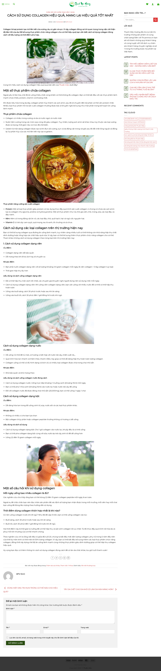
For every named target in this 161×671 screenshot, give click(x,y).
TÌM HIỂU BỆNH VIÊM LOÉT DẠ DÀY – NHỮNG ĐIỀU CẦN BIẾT (143, 65)
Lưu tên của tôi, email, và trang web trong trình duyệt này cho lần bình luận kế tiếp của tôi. (44, 638)
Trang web (85, 628)
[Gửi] (155, 20)
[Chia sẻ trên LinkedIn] (68, 558)
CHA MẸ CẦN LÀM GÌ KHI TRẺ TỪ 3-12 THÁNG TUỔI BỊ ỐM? (142, 88)
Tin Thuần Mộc (80, 665)
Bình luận (10, 609)
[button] (6, 4)
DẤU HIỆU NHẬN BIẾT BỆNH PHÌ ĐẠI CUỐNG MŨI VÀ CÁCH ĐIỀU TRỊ (143, 97)
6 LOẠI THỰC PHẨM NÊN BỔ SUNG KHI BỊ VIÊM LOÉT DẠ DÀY (142, 73)
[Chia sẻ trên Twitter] (56, 558)
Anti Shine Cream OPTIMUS (134, 122)
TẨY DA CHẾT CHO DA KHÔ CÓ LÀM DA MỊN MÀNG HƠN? (89, 589)
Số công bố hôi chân (132, 142)
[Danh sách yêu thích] (147, 4)
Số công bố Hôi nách (148, 142)
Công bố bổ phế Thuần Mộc (134, 126)
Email (46, 628)
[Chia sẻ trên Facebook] (52, 558)
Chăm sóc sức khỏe (53, 12)
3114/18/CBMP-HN (131, 119)
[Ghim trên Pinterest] (64, 558)
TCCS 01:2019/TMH (131, 149)
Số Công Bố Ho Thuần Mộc (134, 138)
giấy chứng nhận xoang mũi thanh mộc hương (139, 130)
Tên (8, 628)
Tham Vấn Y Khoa (68, 12)
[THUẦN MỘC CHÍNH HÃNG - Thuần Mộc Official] (80, 4)
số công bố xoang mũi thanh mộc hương (139, 146)
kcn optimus (129, 135)
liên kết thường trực (88, 565)
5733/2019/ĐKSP (145, 119)
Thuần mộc (64, 85)
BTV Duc (69, 22)
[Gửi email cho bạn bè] (60, 558)
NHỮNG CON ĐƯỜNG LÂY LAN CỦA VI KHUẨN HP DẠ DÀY (143, 81)
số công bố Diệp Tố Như (144, 135)
